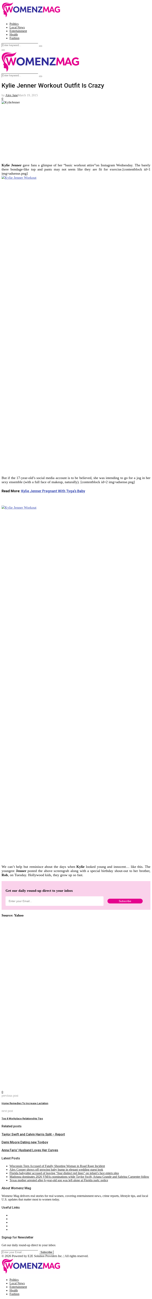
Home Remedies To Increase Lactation (25, 1103)
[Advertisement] (76, 132)
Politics (14, 24)
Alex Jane (11, 95)
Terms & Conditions (22, 1226)
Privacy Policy (19, 1222)
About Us (16, 1215)
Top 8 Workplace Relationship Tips (22, 1118)
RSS (12, 1229)
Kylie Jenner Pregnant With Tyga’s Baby (53, 491)
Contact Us (17, 1218)
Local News (17, 27)
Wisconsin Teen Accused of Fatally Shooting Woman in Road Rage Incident (57, 1166)
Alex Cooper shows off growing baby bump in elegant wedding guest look (56, 1169)
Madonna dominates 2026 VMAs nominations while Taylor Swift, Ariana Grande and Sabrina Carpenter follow (79, 1176)
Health (14, 34)
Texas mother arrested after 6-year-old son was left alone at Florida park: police (59, 1180)
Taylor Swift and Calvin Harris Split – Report (33, 1134)
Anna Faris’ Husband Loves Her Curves (30, 1150)
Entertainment (18, 31)
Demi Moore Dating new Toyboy (25, 1142)
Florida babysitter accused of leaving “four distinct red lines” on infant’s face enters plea (64, 1173)
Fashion (14, 38)
